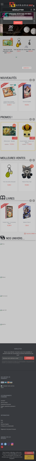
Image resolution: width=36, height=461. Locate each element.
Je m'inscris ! (18, 22)
